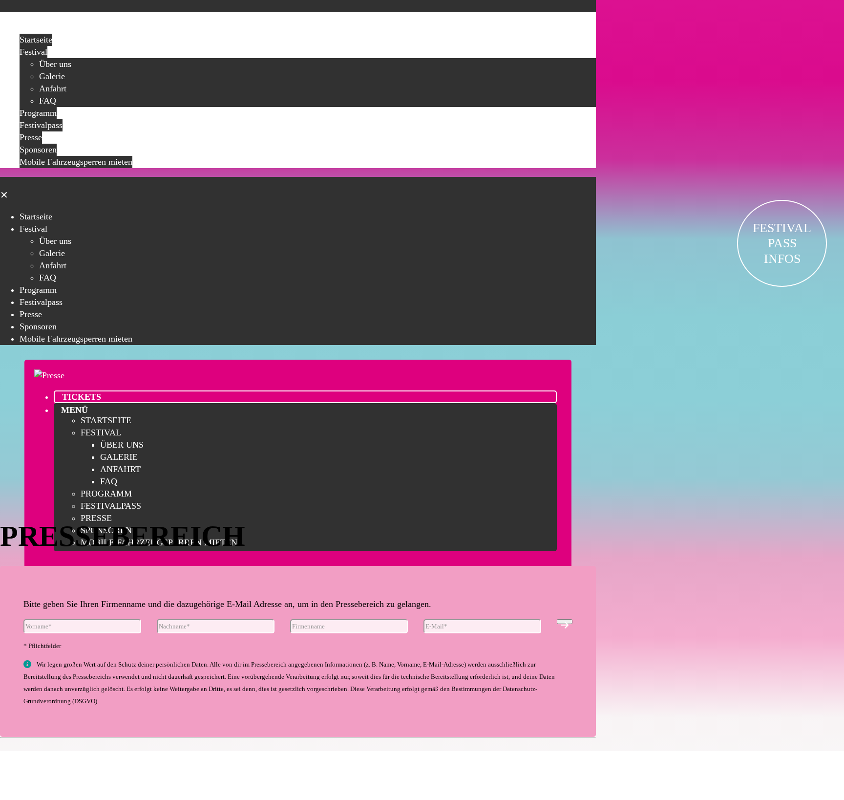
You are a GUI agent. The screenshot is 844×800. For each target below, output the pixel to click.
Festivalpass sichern (298, 764)
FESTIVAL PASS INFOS (782, 243)
